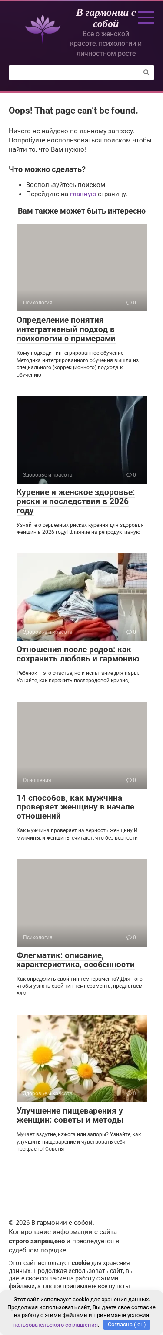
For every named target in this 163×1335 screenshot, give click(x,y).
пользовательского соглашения (55, 1324)
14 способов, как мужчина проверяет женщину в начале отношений (75, 807)
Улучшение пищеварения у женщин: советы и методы (70, 1115)
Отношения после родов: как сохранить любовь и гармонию (78, 654)
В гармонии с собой (106, 17)
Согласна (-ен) (127, 1324)
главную (83, 194)
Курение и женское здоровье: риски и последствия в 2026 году (76, 501)
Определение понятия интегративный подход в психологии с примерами (66, 329)
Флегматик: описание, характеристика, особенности (76, 959)
